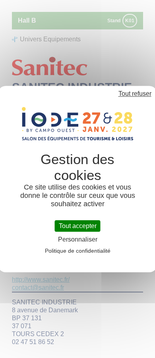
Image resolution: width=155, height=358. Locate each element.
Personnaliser (77, 239)
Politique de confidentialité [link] (77, 251)
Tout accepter (78, 226)
